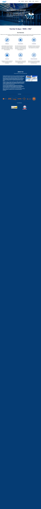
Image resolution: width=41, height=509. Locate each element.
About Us (26, 1)
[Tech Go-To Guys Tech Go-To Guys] (4, 2)
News (33, 1)
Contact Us (36, 1)
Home (19, 1)
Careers (30, 1)
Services (22, 1)
